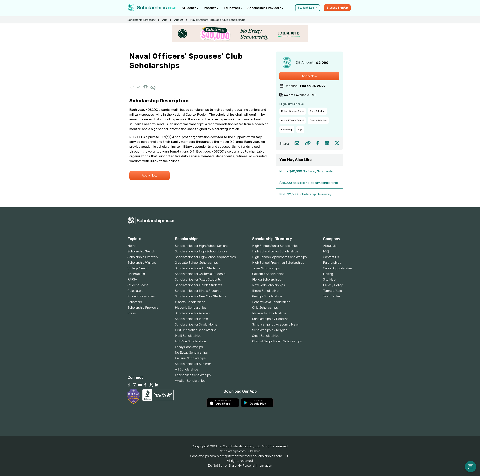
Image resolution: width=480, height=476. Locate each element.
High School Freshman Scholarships (278, 262)
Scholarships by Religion (269, 330)
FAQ (326, 251)
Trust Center (331, 296)
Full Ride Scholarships (190, 341)
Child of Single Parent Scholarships (277, 341)
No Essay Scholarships (191, 352)
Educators (232, 8)
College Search (138, 268)
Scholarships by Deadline (270, 319)
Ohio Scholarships (265, 307)
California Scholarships (268, 274)
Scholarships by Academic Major (275, 324)
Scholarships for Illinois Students (198, 291)
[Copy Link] (308, 143)
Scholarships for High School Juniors (201, 251)
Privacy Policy (333, 285)
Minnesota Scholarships (269, 313)
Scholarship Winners (142, 262)
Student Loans (138, 285)
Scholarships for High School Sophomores (205, 257)
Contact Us (331, 257)
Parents (210, 8)
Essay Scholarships (189, 347)
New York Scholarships (268, 285)
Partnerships (332, 262)
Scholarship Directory (141, 20)
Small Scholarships (265, 336)
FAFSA (132, 279)
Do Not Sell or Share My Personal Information (240, 465)
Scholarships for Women (192, 313)
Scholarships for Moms (191, 319)
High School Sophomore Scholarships (279, 257)
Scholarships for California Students (200, 274)
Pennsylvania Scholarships (271, 302)
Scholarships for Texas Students (198, 279)
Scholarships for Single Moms (196, 324)
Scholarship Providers (265, 8)
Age (164, 20)
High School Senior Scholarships (275, 246)
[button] (131, 87)
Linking (328, 274)
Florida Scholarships (266, 279)
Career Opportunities (337, 268)
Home (132, 246)
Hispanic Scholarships (191, 307)
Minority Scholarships (190, 302)
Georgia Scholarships (267, 296)
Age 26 (179, 20)
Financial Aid (136, 274)
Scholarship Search (141, 251)
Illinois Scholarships (266, 291)
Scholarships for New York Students (200, 296)
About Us (330, 246)
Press (132, 313)
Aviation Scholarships (190, 380)
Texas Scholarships (266, 268)
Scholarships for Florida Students (198, 285)
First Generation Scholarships (196, 330)
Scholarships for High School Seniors (201, 246)
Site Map (329, 279)
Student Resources (141, 296)
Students (189, 8)
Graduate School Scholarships (196, 262)
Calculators (135, 291)
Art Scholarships (186, 369)
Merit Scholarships (188, 336)
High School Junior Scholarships (275, 251)
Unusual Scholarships (190, 358)
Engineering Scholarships (193, 375)
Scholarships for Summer (193, 364)
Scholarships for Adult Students (197, 268)
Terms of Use (332, 291)
